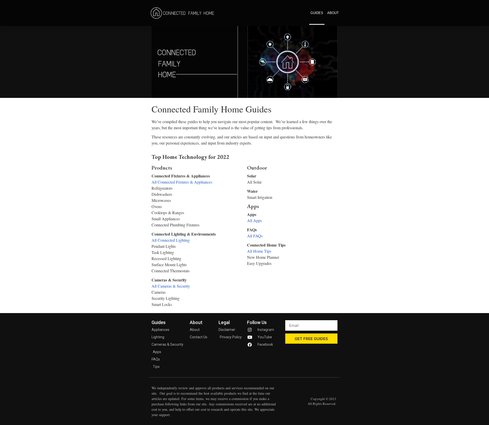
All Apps (254, 220)
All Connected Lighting (171, 240)
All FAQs (255, 235)
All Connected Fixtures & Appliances (182, 182)
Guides (316, 13)
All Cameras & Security (171, 286)
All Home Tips (259, 251)
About (333, 13)
